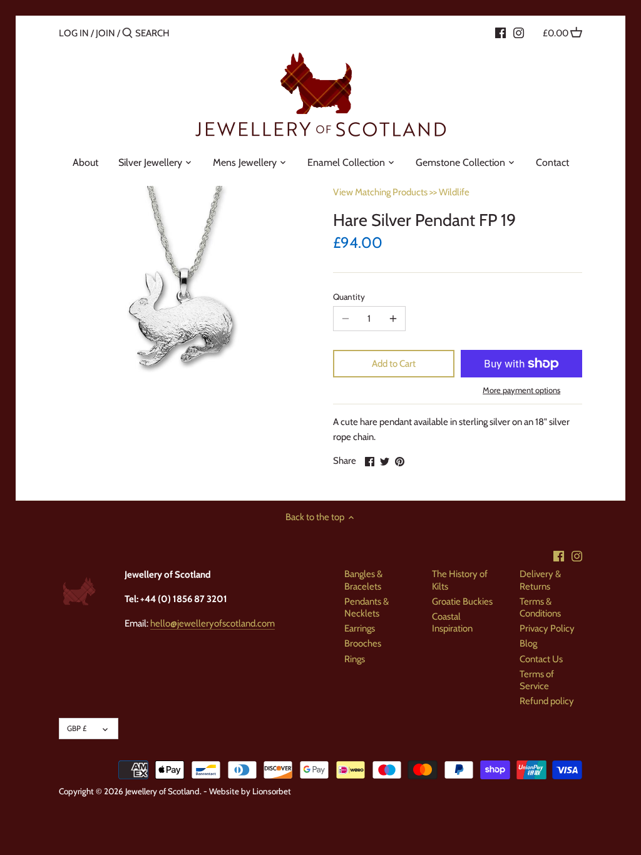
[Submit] (127, 33)
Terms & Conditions (540, 608)
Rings (354, 659)
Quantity (349, 297)
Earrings (359, 628)
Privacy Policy (547, 628)
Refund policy (547, 701)
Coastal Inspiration (452, 623)
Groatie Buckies (462, 601)
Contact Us (541, 659)
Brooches (362, 643)
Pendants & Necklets (366, 608)
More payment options (521, 390)
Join (105, 33)
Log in (74, 33)
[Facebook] (500, 32)
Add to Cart (394, 363)
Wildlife (454, 192)
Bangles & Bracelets (363, 580)
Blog (528, 643)
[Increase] (393, 318)
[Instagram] (518, 32)
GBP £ (76, 728)
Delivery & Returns (540, 580)
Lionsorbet (271, 791)
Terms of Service (537, 680)
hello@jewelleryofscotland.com (212, 623)
